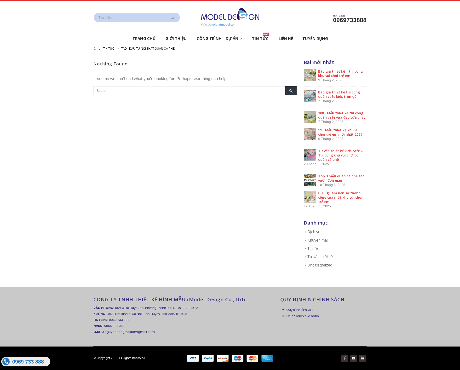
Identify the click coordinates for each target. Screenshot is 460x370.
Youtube (353, 358)
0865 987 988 (114, 326)
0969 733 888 (119, 320)
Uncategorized (319, 265)
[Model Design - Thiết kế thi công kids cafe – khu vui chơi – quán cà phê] (230, 17)
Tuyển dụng (315, 38)
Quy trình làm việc (299, 309)
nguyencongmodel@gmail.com (130, 332)
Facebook (344, 358)
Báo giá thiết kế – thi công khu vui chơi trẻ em (340, 73)
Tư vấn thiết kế (320, 257)
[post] (310, 75)
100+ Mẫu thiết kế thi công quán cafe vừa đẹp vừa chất (341, 115)
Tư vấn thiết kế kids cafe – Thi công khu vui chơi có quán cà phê (340, 155)
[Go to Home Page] (94, 48)
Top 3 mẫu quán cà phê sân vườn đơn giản (341, 178)
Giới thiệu (176, 38)
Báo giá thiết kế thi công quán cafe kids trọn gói (339, 94)
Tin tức (260, 37)
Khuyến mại (317, 240)
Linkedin (362, 358)
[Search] (172, 17)
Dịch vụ (313, 232)
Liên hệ (286, 38)
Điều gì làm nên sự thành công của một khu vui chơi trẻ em (340, 197)
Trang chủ (143, 38)
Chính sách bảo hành (302, 316)
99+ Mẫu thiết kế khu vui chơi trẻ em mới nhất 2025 (340, 132)
